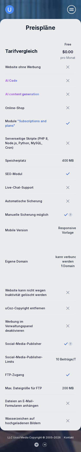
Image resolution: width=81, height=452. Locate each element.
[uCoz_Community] (45, 445)
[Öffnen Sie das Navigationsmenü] (71, 9)
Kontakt (69, 437)
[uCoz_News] (36, 445)
